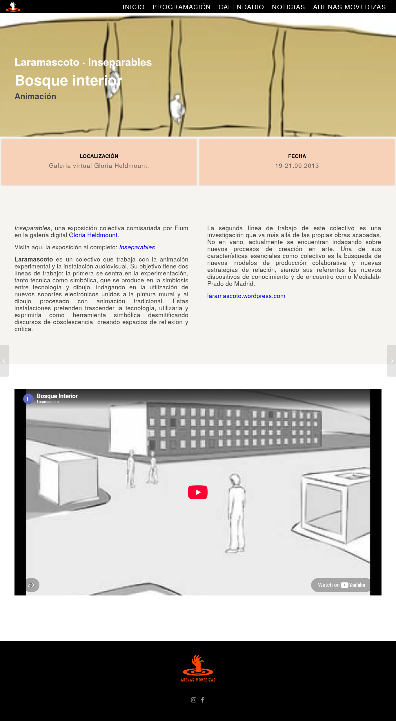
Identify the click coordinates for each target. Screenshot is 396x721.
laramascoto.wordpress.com (246, 295)
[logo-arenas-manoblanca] (13, 6)
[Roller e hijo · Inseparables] (4, 361)
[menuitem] (134, 6)
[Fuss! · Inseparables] (391, 361)
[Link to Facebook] (202, 699)
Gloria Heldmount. (94, 234)
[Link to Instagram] (193, 699)
